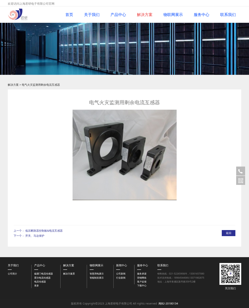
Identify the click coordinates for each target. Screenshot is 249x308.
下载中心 (141, 285)
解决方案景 (69, 273)
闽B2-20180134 (168, 303)
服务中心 (201, 14)
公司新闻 (120, 273)
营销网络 (141, 277)
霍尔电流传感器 (42, 277)
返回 (228, 233)
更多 (36, 285)
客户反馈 (141, 281)
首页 (69, 14)
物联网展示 (173, 14)
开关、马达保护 (34, 235)
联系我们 (228, 14)
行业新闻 (120, 277)
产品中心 (118, 14)
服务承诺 (141, 273)
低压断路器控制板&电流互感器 (44, 230)
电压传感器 (40, 281)
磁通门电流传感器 (43, 273)
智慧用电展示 (97, 273)
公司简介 (12, 273)
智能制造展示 (97, 277)
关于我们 (92, 14)
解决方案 (145, 14)
